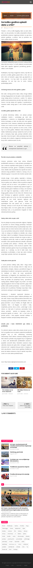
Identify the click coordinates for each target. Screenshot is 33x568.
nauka (14, 536)
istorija (3, 533)
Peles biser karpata (8, 405)
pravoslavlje (19, 539)
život (10, 549)
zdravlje (18, 547)
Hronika (22, 526)
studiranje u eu (12, 544)
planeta (27, 536)
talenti (19, 544)
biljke (24, 528)
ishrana (25, 531)
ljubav (24, 533)
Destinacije (9, 526)
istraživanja (10, 533)
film (15, 531)
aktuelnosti (17, 528)
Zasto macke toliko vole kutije (25, 406)
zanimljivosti (11, 547)
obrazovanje (21, 536)
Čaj (27, 547)
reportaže (17, 541)
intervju (20, 531)
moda (3, 536)
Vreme (11, 528)
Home (5, 15)
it (15, 533)
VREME (25, 565)
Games (16, 526)
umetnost (25, 544)
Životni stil (4, 549)
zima (23, 547)
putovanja (4, 541)
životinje (15, 549)
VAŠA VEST (18, 565)
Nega (27, 526)
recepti (10, 541)
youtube (4, 547)
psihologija (27, 539)
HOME (7, 565)
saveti (22, 541)
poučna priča (11, 539)
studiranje (4, 544)
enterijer (10, 531)
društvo (12, 15)
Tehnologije (5, 528)
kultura (19, 533)
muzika (8, 536)
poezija (4, 539)
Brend (3, 526)
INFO (12, 565)
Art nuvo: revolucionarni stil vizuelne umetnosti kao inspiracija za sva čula (15, 509)
